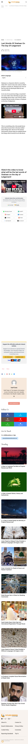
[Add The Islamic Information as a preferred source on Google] (10, 205)
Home (2, 5)
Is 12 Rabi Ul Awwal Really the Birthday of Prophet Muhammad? (13, 521)
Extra (6, 5)
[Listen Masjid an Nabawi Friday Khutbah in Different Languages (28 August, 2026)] (14, 532)
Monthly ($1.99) (19, 357)
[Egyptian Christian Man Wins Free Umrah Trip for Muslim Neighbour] (14, 691)
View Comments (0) (14, 403)
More (3, 368)
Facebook (21, 214)
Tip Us (17, 733)
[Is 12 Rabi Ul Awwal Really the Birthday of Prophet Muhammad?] (14, 508)
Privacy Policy (19, 726)
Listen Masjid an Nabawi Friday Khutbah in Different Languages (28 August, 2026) (13, 542)
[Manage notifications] (2, 741)
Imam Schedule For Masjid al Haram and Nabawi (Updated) (12, 569)
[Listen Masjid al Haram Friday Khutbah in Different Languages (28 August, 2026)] (14, 637)
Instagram (8, 214)
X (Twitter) (8, 217)
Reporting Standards (7, 733)
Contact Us (18, 722)
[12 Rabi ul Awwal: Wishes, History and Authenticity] (14, 481)
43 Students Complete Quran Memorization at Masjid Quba (13, 677)
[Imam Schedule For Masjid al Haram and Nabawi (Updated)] (14, 556)
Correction (18, 730)
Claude (21, 217)
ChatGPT (21, 211)
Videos (8, 368)
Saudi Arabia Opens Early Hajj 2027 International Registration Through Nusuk (13, 623)
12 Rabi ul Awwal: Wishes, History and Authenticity (12, 494)
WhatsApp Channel (8, 211)
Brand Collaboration (7, 726)
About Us (3, 722)
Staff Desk (6, 49)
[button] (2, 2)
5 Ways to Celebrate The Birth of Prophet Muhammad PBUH (13, 467)
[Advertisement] (14, 25)
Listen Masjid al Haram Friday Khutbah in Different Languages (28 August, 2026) (13, 650)
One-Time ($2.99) (8, 357)
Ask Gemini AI (8, 220)
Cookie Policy (5, 730)
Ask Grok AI (21, 220)
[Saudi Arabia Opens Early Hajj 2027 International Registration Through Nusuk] (14, 610)
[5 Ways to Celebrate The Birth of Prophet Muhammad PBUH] (14, 455)
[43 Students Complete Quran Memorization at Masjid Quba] (14, 664)
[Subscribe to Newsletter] (17, 205)
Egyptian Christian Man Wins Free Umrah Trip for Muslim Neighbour (13, 704)
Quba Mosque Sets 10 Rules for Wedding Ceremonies (13, 596)
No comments (18, 39)
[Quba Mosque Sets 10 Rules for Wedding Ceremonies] (14, 583)
